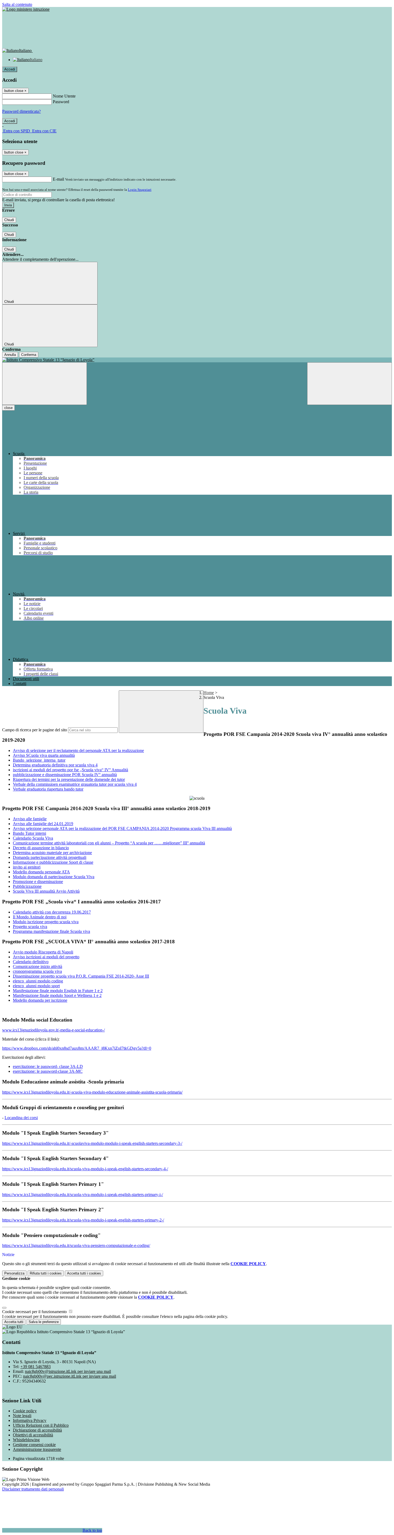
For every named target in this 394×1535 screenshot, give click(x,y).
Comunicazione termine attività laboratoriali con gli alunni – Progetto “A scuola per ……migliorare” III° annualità (109, 843)
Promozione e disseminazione (38, 881)
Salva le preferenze (44, 1322)
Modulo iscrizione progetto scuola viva (46, 921)
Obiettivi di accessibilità (33, 1435)
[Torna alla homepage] (197, 359)
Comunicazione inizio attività (37, 966)
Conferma (28, 355)
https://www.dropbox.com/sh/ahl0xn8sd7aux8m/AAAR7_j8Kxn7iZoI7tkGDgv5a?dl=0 (76, 1048)
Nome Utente (64, 96)
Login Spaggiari (139, 190)
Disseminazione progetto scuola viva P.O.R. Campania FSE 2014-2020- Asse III (81, 976)
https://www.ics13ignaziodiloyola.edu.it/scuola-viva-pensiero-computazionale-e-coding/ (76, 1245)
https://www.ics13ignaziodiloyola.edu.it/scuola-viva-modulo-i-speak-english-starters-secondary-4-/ (85, 1169)
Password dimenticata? (21, 111)
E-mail (58, 179)
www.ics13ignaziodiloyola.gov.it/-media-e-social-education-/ (53, 1030)
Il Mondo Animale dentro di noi (39, 917)
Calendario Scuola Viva (33, 838)
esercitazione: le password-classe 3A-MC (48, 1071)
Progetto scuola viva (30, 926)
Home (208, 692)
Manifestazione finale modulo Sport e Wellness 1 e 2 (57, 995)
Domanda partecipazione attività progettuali (49, 857)
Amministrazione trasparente (37, 1449)
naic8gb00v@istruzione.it (68, 1371)
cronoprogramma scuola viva (37, 971)
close (8, 408)
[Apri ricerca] (349, 383)
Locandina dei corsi (21, 1117)
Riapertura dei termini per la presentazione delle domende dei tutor (69, 779)
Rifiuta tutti (46, 1273)
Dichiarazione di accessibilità (37, 1430)
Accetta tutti (84, 1273)
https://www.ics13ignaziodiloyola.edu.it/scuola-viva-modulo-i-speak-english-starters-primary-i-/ (82, 1194)
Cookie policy (25, 1411)
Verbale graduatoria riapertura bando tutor (48, 789)
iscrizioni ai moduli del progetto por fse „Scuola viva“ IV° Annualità (70, 770)
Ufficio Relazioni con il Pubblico (41, 1425)
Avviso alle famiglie (30, 819)
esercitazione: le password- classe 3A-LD (48, 1066)
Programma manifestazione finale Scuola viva (51, 931)
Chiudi (9, 220)
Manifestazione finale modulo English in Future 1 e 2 (58, 990)
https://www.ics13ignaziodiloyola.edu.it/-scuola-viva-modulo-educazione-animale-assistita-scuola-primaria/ (92, 1092)
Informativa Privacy (29, 1420)
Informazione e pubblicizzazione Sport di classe (53, 862)
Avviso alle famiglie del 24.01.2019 (43, 823)
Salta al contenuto (17, 4)
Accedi (9, 69)
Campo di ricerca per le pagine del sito (34, 730)
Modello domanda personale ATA (41, 872)
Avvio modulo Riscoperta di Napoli (43, 952)
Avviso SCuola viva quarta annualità (44, 755)
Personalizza (14, 1273)
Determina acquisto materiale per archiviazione (52, 852)
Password (61, 101)
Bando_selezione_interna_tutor (39, 760)
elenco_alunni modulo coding (38, 981)
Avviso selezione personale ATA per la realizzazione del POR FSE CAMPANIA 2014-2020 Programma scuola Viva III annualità (122, 828)
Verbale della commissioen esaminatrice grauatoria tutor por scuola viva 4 (75, 784)
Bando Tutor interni (29, 833)
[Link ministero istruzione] (26, 9)
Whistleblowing (26, 1439)
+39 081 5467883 (35, 1366)
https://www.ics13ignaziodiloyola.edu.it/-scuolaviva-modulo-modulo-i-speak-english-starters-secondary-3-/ (92, 1143)
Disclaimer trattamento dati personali (33, 1489)
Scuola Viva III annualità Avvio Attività (46, 891)
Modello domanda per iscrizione (40, 1000)
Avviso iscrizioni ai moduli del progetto (46, 957)
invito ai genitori (26, 867)
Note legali (22, 1415)
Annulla (10, 355)
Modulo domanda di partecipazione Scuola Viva (53, 876)
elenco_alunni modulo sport (36, 985)
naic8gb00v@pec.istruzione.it (69, 1376)
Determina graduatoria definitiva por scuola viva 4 (55, 765)
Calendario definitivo (31, 961)
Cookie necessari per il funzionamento (35, 1311)
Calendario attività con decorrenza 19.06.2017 (52, 912)
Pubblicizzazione (27, 886)
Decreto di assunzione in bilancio (41, 847)
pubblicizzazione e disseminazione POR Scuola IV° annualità (65, 774)
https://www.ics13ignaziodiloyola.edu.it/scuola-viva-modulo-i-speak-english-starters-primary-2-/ (83, 1220)
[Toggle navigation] (44, 383)
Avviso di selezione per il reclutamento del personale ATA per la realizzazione (78, 750)
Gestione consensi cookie (34, 1444)
